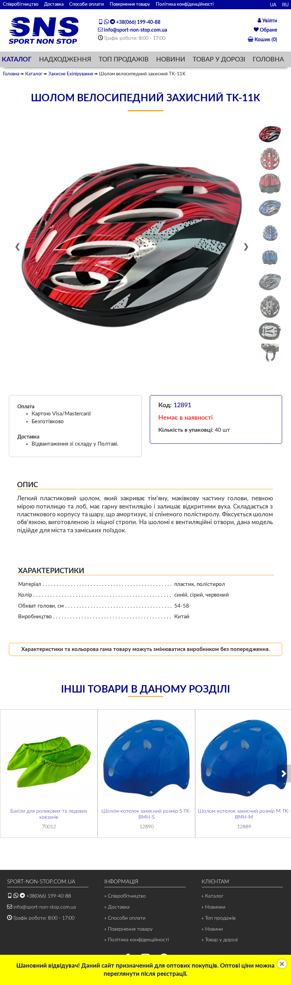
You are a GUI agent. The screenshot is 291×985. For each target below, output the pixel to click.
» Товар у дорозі (220, 939)
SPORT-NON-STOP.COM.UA (41, 881)
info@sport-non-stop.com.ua (135, 30)
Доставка (54, 4)
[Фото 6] (270, 257)
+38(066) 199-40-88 (137, 22)
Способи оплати (86, 4)
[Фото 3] (270, 183)
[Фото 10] (270, 354)
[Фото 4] (270, 208)
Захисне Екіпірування (70, 74)
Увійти (269, 20)
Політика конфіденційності (185, 4)
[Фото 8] (270, 306)
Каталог (33, 74)
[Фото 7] (270, 282)
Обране (268, 30)
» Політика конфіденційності (136, 939)
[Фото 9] (270, 331)
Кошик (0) (265, 39)
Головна (11, 74)
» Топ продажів (219, 918)
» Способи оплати (125, 918)
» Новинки (213, 907)
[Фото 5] (270, 232)
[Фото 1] (270, 134)
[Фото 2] (270, 158)
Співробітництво (20, 4)
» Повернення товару (128, 929)
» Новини (212, 929)
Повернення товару (130, 4)
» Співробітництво (125, 896)
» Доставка (117, 907)
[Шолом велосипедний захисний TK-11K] (132, 245)
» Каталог (213, 896)
